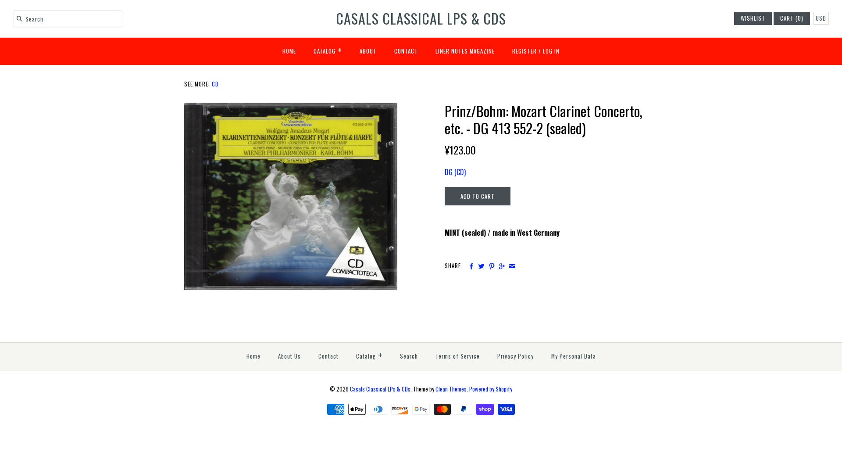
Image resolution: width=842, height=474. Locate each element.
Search (409, 356)
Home (289, 51)
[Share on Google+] (502, 266)
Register (524, 51)
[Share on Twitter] (481, 266)
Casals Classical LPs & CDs (380, 389)
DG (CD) (455, 172)
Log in (551, 51)
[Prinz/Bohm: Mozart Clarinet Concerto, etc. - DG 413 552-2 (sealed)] (290, 108)
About (368, 51)
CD (215, 84)
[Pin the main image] (492, 266)
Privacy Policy (515, 356)
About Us (289, 356)
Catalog (328, 49)
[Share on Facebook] (471, 266)
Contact (406, 51)
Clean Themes (451, 389)
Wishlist (753, 18)
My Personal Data (573, 356)
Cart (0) (791, 18)
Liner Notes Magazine (465, 51)
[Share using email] (512, 266)
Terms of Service (457, 356)
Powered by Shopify (490, 389)
